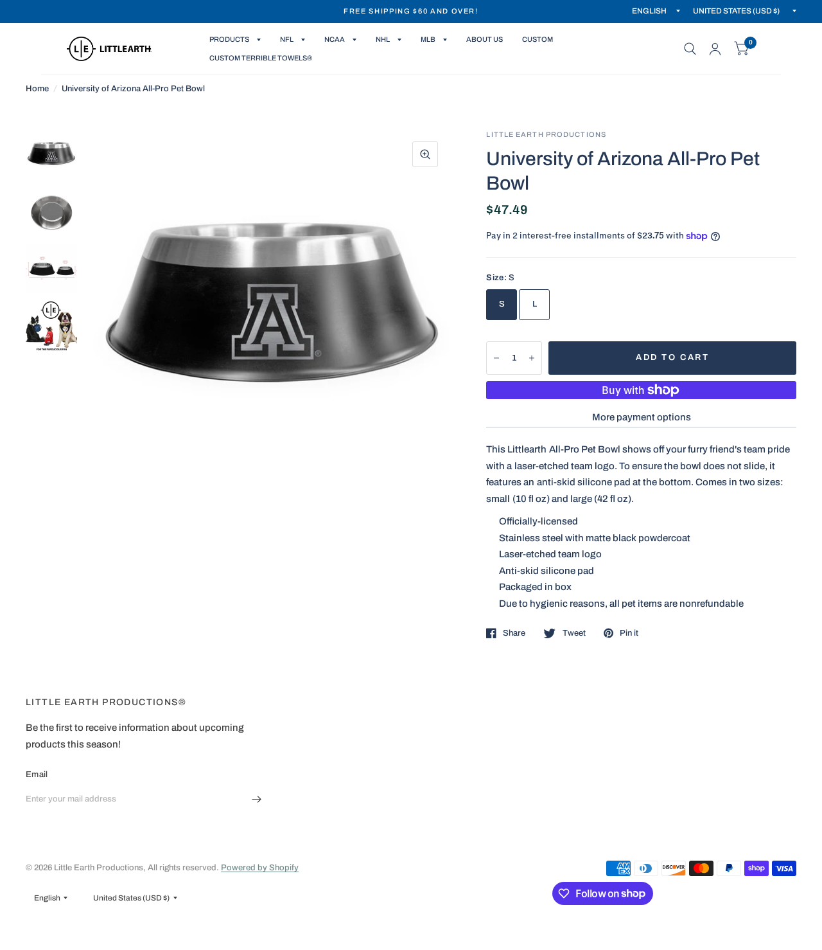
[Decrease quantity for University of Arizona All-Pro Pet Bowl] (496, 358)
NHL (383, 39)
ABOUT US (484, 39)
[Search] (690, 49)
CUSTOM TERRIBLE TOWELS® (260, 58)
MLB (428, 39)
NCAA (334, 39)
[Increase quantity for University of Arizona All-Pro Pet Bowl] (531, 358)
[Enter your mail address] (257, 799)
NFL (286, 39)
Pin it (629, 633)
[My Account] (715, 49)
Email (37, 774)
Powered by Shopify (260, 867)
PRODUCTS (229, 39)
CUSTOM (537, 39)
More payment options (641, 417)
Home (37, 88)
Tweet (574, 633)
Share (514, 633)
